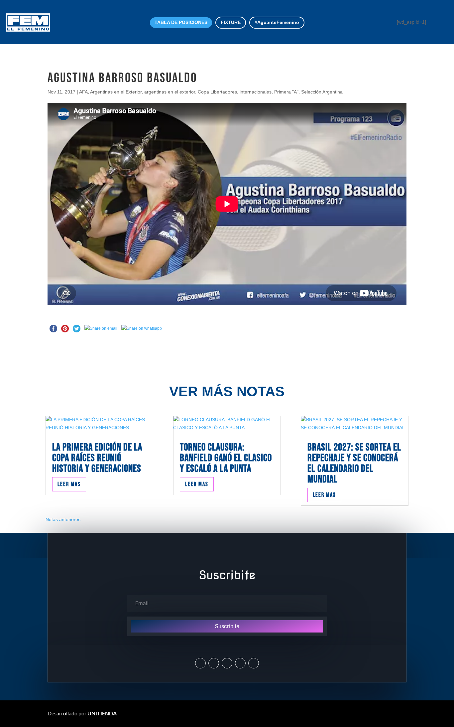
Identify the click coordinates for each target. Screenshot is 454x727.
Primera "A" (286, 91)
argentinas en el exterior (169, 91)
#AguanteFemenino (277, 22)
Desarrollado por (82, 713)
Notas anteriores (63, 519)
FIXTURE (231, 22)
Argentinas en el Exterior (116, 91)
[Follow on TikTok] (253, 663)
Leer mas (69, 484)
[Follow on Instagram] (213, 663)
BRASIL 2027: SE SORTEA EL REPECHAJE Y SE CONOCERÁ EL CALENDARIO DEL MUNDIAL (354, 463)
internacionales (256, 91)
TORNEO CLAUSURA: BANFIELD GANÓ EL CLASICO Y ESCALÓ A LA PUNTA (226, 458)
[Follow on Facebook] (227, 663)
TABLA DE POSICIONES (181, 22)
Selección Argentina (322, 91)
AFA (83, 91)
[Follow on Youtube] (240, 663)
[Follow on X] (200, 663)
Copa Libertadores (217, 91)
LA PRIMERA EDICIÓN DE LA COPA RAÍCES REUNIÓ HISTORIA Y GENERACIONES (97, 458)
